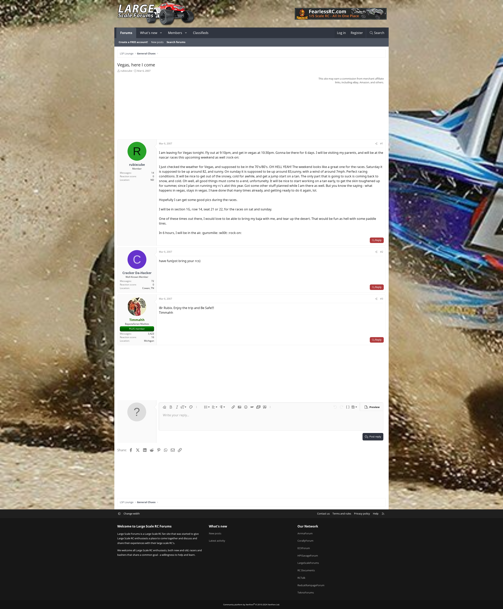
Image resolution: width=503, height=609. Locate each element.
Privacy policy (362, 513)
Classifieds (200, 33)
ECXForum (303, 548)
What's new (148, 33)
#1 (381, 143)
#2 (381, 251)
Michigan (149, 340)
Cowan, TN (148, 288)
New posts (157, 42)
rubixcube (126, 70)
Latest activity (217, 540)
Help (375, 513)
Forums (126, 33)
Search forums (176, 42)
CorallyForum (305, 540)
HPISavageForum (307, 555)
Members (175, 33)
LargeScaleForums (308, 563)
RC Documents (306, 570)
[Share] (376, 143)
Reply (378, 240)
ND (152, 180)
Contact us (323, 513)
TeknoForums (305, 592)
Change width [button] (132, 513)
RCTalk (301, 578)
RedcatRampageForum (310, 585)
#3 (381, 298)
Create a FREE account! (133, 42)
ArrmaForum (305, 533)
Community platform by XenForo (251, 604)
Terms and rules (341, 513)
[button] (161, 33)
